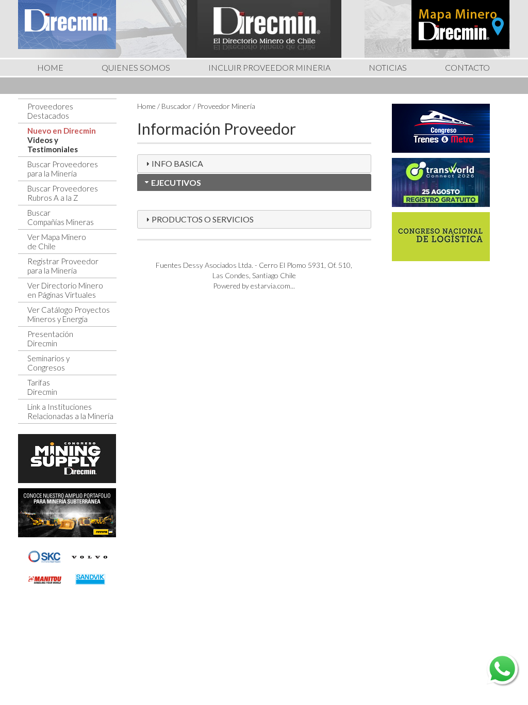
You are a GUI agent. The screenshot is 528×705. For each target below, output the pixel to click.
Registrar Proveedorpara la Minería (62, 266)
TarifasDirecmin (42, 387)
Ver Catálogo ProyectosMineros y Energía (68, 314)
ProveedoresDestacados (50, 111)
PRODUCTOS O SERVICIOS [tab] (203, 219)
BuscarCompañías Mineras (60, 217)
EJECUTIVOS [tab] (176, 182)
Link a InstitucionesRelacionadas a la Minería (70, 411)
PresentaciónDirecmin (50, 338)
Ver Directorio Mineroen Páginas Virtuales (65, 290)
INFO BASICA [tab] (177, 163)
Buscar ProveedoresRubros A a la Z (62, 193)
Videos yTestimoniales (52, 144)
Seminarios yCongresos (48, 363)
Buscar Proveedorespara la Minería (62, 168)
